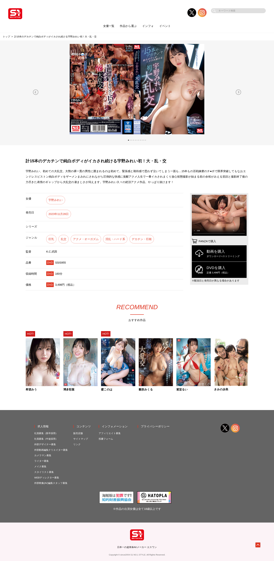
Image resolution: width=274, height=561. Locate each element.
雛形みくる (146, 389)
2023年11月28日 (58, 213)
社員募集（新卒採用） (46, 433)
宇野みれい (55, 200)
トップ (6, 36)
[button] (35, 92)
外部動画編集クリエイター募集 (51, 450)
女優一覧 (108, 25)
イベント (165, 25)
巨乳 (51, 239)
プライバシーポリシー (155, 426)
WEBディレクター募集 (46, 477)
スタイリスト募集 (44, 472)
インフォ (148, 25)
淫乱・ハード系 (115, 239)
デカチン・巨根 (142, 239)
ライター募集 (41, 461)
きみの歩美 (221, 389)
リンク (77, 444)
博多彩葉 (68, 389)
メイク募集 (40, 466)
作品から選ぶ (128, 25)
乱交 (63, 239)
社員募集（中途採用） (46, 438)
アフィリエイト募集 (110, 433)
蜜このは (106, 389)
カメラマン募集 (42, 455)
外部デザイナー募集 (45, 444)
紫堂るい (182, 389)
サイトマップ (80, 438)
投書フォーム (106, 438)
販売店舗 (78, 433)
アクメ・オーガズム (86, 239)
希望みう (31, 389)
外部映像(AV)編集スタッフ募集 (50, 483)
